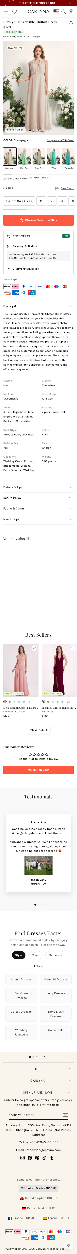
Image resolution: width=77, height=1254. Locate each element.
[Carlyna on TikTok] (44, 1158)
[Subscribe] (65, 1114)
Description (11, 306)
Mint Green (24, 156)
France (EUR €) (24, 1218)
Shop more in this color (60, 140)
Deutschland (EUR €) (41, 1208)
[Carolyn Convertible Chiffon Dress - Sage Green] (14, 605)
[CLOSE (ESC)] (38, 88)
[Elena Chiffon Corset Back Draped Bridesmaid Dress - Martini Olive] (10, 702)
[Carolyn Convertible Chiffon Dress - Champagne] (5, 605)
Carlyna (37, 1081)
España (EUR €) (58, 1218)
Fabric (38, 966)
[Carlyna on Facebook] (30, 1158)
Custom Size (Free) (19, 201)
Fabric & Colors (14, 508)
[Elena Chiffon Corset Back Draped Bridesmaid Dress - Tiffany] (24, 702)
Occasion (55, 955)
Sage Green (39, 156)
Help (37, 1069)
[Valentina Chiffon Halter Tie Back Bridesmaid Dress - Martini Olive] (48, 702)
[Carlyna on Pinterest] (37, 1158)
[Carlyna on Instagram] (22, 1158)
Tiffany (53, 156)
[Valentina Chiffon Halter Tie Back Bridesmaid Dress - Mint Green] (53, 702)
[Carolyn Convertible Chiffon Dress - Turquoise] (24, 605)
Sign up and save (37, 1093)
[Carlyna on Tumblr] (52, 1158)
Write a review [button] (38, 769)
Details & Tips (13, 487)
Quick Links (38, 1057)
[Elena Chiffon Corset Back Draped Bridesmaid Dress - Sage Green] (19, 702)
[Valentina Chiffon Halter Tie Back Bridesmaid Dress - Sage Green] (58, 702)
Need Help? (11, 519)
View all (37, 730)
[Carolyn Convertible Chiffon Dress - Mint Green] (10, 605)
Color (35, 955)
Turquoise (68, 156)
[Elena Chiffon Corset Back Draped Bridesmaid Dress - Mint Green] (14, 702)
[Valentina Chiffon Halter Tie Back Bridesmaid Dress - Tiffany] (62, 702)
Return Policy (12, 498)
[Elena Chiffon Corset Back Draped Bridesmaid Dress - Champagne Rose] (5, 702)
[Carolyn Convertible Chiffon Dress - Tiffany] (19, 605)
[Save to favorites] (34, 551)
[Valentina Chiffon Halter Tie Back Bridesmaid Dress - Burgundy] (43, 702)
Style (18, 955)
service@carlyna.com (45, 1150)
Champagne (9, 156)
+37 (29, 604)
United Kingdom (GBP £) (41, 1198)
